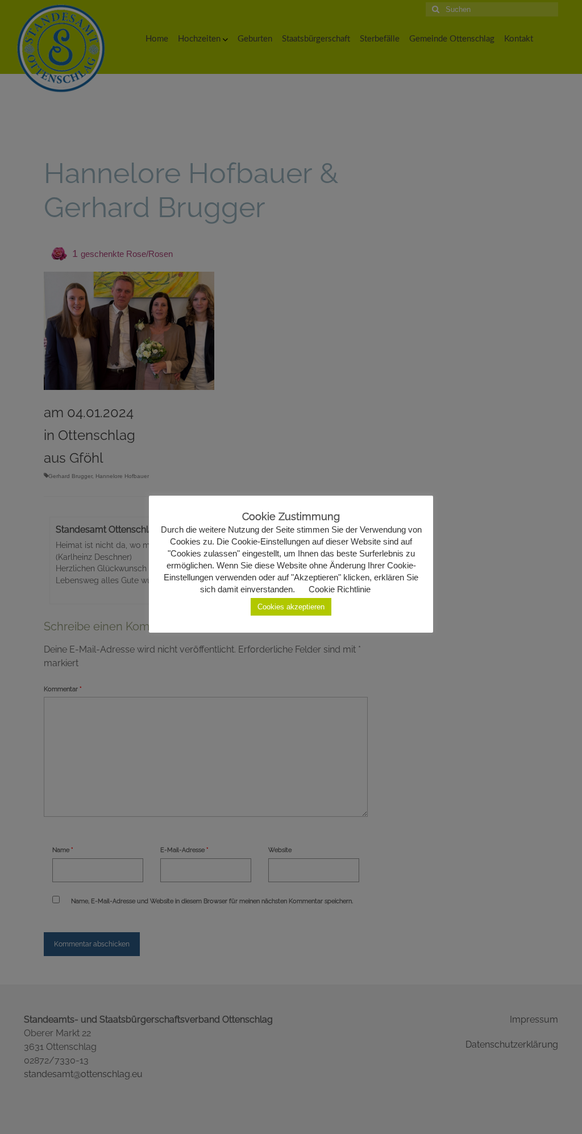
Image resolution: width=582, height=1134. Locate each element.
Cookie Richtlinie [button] (340, 589)
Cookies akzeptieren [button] (291, 607)
